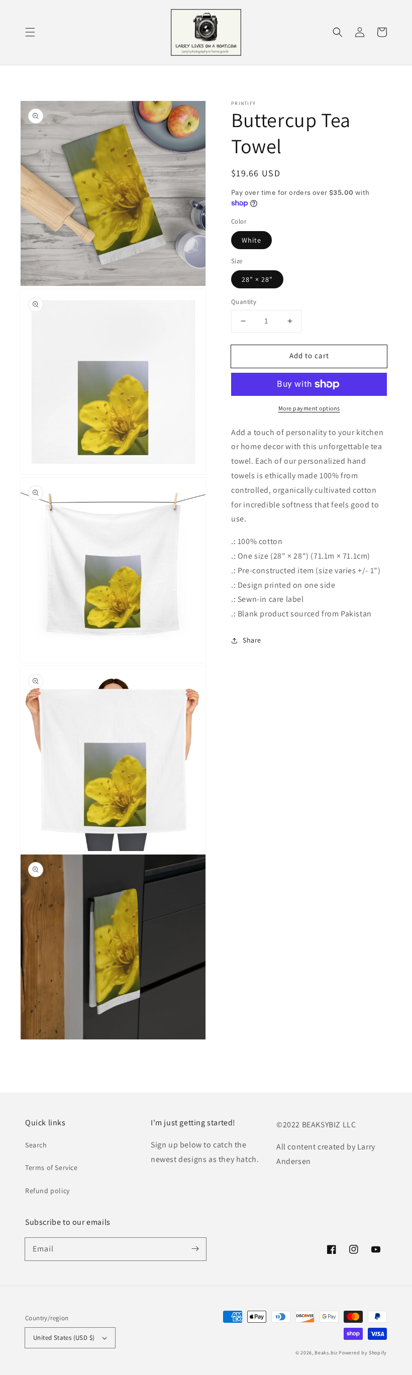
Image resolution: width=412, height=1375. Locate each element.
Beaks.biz (326, 1352)
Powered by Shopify (363, 1352)
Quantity (243, 301)
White (251, 240)
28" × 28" (257, 279)
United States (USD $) (63, 1337)
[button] (30, 32)
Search (36, 1144)
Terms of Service (51, 1167)
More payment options (309, 408)
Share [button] (252, 640)
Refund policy (47, 1190)
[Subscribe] (195, 1249)
